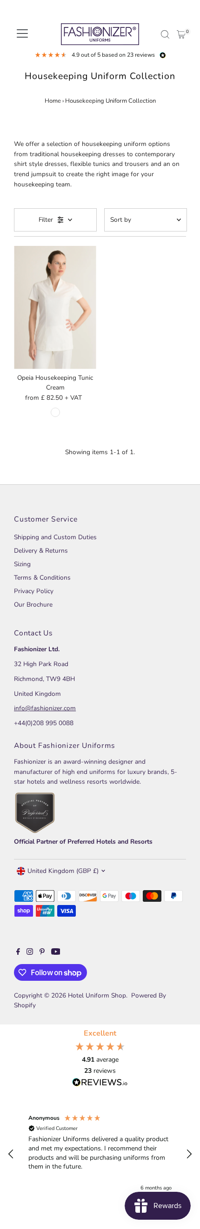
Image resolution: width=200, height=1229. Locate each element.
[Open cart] (181, 34)
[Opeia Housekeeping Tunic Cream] (55, 307)
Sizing (22, 564)
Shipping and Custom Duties (55, 537)
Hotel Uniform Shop (97, 995)
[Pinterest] (42, 953)
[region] (100, 1154)
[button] (11, 1154)
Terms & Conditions (42, 577)
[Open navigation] (22, 34)
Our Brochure (33, 604)
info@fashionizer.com (45, 708)
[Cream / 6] (55, 412)
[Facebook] (18, 953)
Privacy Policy (33, 591)
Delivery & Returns (41, 550)
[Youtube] (56, 953)
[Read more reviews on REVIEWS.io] (100, 1083)
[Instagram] (29, 953)
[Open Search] (165, 34)
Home (53, 101)
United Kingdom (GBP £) (63, 870)
